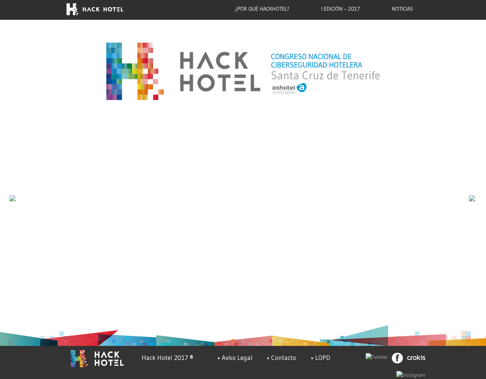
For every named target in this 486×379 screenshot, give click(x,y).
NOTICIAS (402, 8)
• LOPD (320, 357)
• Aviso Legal (234, 357)
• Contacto (281, 357)
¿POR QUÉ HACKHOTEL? (262, 8)
